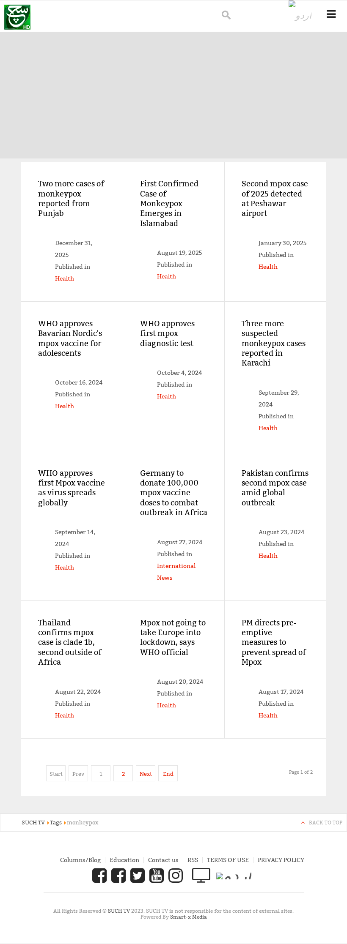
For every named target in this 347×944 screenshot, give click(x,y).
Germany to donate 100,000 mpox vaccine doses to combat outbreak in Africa (173, 493)
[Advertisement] (173, 95)
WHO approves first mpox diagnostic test (167, 333)
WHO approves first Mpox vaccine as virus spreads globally (71, 487)
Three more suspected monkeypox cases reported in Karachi (274, 343)
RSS (192, 860)
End (168, 773)
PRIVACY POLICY (281, 860)
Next (146, 773)
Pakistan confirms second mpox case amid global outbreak (275, 487)
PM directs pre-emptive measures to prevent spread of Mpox (274, 642)
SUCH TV (119, 911)
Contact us (163, 860)
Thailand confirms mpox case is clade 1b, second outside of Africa (70, 642)
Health (64, 278)
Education (124, 860)
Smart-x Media (188, 917)
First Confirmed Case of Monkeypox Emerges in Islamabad (169, 203)
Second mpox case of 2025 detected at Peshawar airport (275, 198)
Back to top (325, 822)
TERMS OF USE (228, 860)
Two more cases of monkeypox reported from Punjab (71, 198)
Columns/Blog (80, 860)
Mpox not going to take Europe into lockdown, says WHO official (173, 637)
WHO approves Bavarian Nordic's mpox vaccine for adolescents (70, 338)
